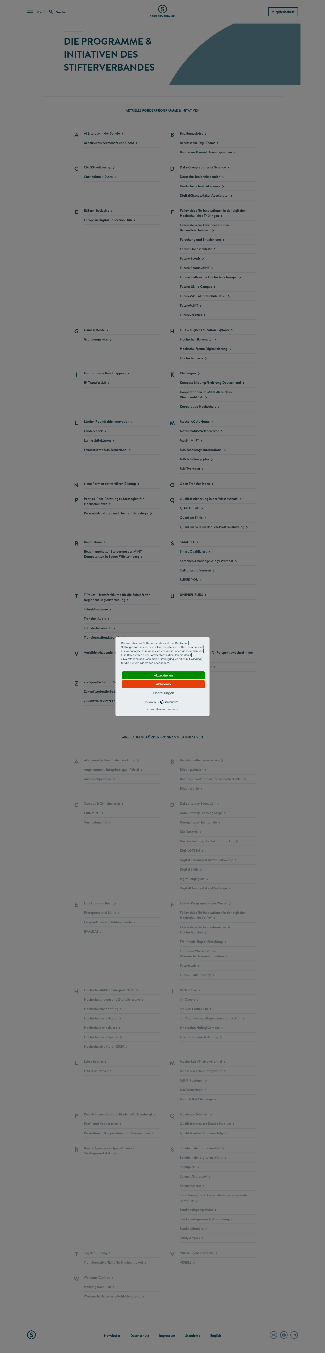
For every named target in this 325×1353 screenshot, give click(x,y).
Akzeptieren (163, 675)
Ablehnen (163, 684)
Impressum (152, 709)
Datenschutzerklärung (168, 709)
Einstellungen (163, 693)
